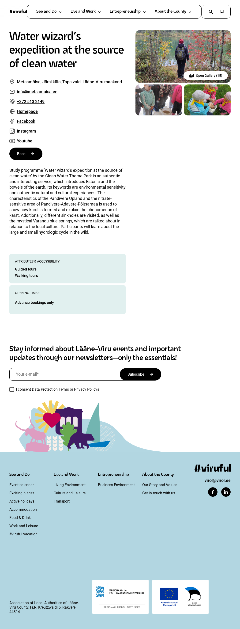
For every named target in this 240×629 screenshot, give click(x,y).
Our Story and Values (159, 485)
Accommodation (23, 509)
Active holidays (21, 501)
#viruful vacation (23, 534)
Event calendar (21, 485)
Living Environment (70, 485)
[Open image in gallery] (183, 56)
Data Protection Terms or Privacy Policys (65, 389)
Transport (62, 501)
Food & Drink (20, 517)
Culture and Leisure (70, 493)
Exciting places (21, 493)
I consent (57, 389)
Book (21, 154)
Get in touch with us (158, 493)
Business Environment (116, 485)
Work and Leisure (23, 526)
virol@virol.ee (218, 480)
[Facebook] (213, 492)
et (222, 12)
